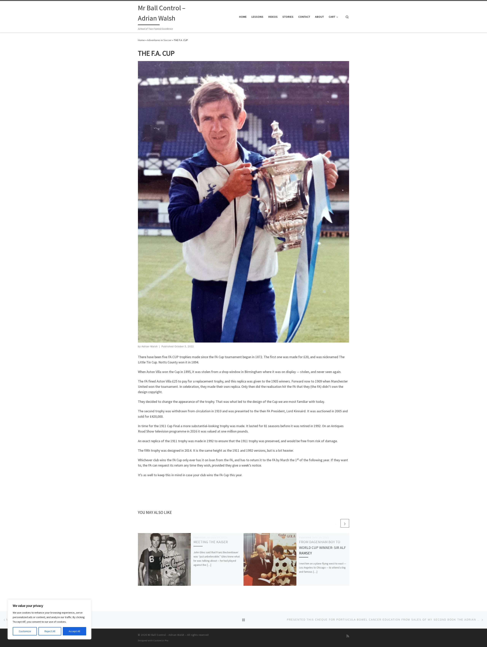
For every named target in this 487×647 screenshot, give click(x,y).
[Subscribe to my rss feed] (347, 636)
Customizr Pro (160, 640)
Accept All (74, 631)
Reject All (50, 631)
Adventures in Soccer (159, 40)
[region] (49, 619)
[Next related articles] (345, 523)
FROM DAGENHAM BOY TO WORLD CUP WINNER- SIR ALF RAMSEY (322, 547)
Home (141, 40)
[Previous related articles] (335, 523)
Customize (25, 631)
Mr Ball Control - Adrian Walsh (166, 635)
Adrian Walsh (150, 346)
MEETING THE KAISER (210, 542)
